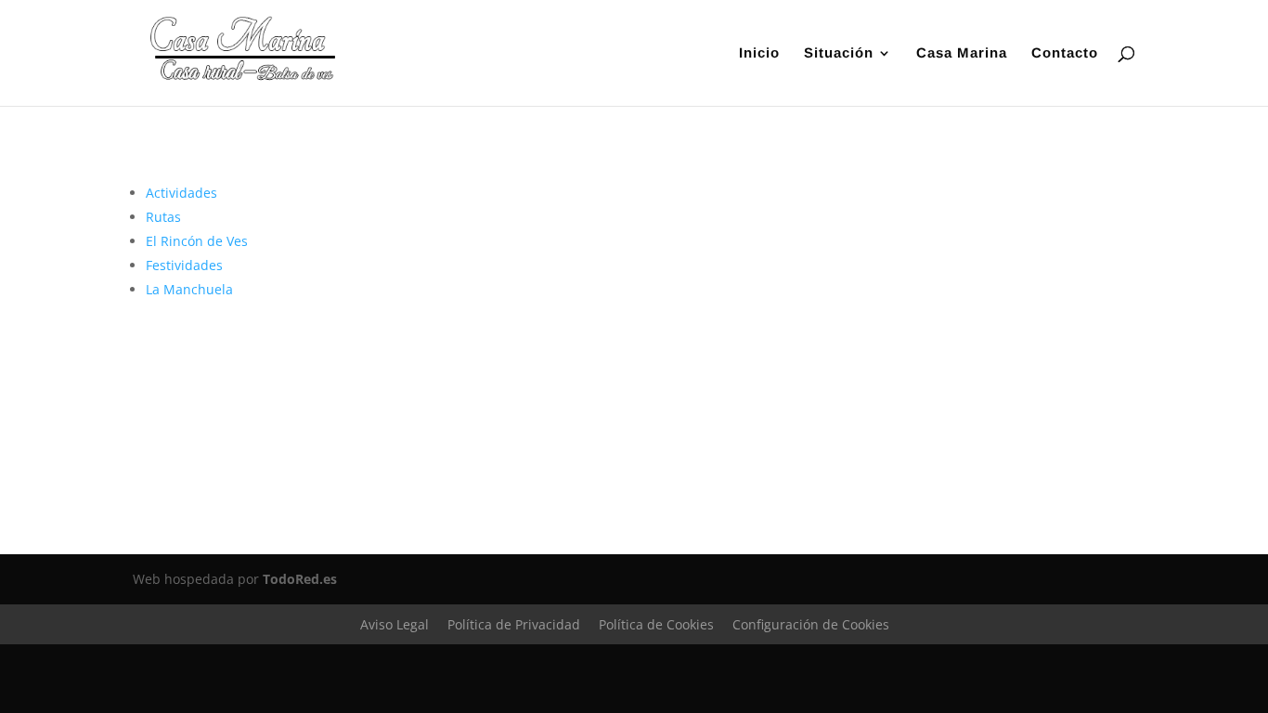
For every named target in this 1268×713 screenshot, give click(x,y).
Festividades (184, 265)
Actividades (181, 192)
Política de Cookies (656, 624)
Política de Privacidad (513, 624)
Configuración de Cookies (810, 624)
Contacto (1064, 53)
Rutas (163, 217)
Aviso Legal (394, 624)
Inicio (759, 53)
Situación (838, 53)
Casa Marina (961, 53)
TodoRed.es (300, 579)
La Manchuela (189, 289)
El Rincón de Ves (197, 241)
